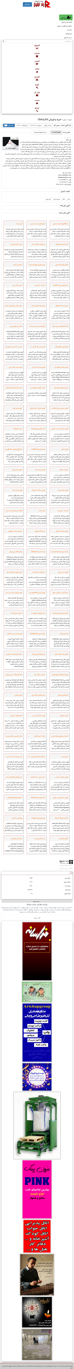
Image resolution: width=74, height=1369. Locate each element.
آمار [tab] (71, 873)
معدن (64, 120)
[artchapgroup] (37, 1033)
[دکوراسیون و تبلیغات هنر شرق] (37, 1236)
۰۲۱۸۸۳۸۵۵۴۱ (56, 132)
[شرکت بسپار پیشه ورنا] (37, 1125)
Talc (64, 199)
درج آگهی (27, 4)
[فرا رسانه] (37, 951)
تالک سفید (48, 199)
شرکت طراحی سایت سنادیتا (37, 904)
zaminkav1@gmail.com (40, 132)
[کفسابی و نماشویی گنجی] (37, 1345)
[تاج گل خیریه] (37, 1312)
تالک (69, 199)
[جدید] (37, 1189)
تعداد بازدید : (9, 125)
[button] (37, 47)
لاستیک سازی (57, 199)
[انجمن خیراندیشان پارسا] (37, 992)
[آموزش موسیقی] (37, 1275)
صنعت (69, 120)
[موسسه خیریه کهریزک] (37, 1077)
